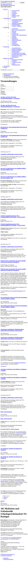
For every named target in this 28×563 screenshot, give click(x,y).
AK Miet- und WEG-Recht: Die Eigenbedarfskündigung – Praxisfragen (10, 97)
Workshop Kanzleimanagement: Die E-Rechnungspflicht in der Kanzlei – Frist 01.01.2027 (13, 216)
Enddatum (3, 88)
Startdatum (3, 86)
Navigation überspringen (6, 4)
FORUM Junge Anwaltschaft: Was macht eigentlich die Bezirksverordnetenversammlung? (13, 261)
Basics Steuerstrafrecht (6, 411)
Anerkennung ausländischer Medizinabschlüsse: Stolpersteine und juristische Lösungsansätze (12, 330)
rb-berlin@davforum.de (17, 291)
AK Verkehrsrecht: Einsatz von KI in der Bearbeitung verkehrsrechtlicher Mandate (14, 298)
